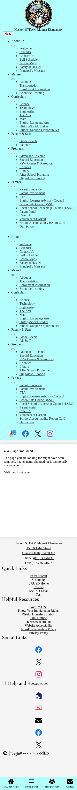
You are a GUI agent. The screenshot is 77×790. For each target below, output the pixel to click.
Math (23, 119)
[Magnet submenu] (13, 79)
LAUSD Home (10, 786)
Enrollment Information (35, 89)
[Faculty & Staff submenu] (13, 138)
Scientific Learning (32, 93)
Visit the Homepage (17, 472)
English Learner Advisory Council (42, 200)
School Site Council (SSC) (37, 204)
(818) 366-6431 (43, 558)
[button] (13, 241)
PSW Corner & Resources (37, 163)
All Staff (25, 145)
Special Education (31, 159)
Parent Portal (28, 211)
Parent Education (31, 189)
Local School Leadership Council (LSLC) (47, 208)
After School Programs (34, 174)
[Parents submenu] (13, 186)
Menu (8, 33)
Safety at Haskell (30, 67)
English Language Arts (34, 122)
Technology (27, 107)
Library (24, 171)
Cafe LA (25, 215)
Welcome (26, 48)
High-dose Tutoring (32, 178)
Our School (27, 226)
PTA (23, 196)
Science (25, 104)
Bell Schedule (29, 59)
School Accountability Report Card (42, 222)
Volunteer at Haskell (33, 219)
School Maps (28, 63)
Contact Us (27, 56)
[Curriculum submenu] (13, 101)
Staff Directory (52, 786)
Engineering (27, 111)
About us (25, 81)
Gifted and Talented (32, 156)
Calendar (25, 52)
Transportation (29, 85)
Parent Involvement (32, 193)
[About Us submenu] (13, 45)
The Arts (25, 115)
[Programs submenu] (13, 153)
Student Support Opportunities (39, 130)
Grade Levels (28, 141)
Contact (70, 786)
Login (11, 753)
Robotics (25, 167)
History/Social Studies (34, 126)
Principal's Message (32, 70)
